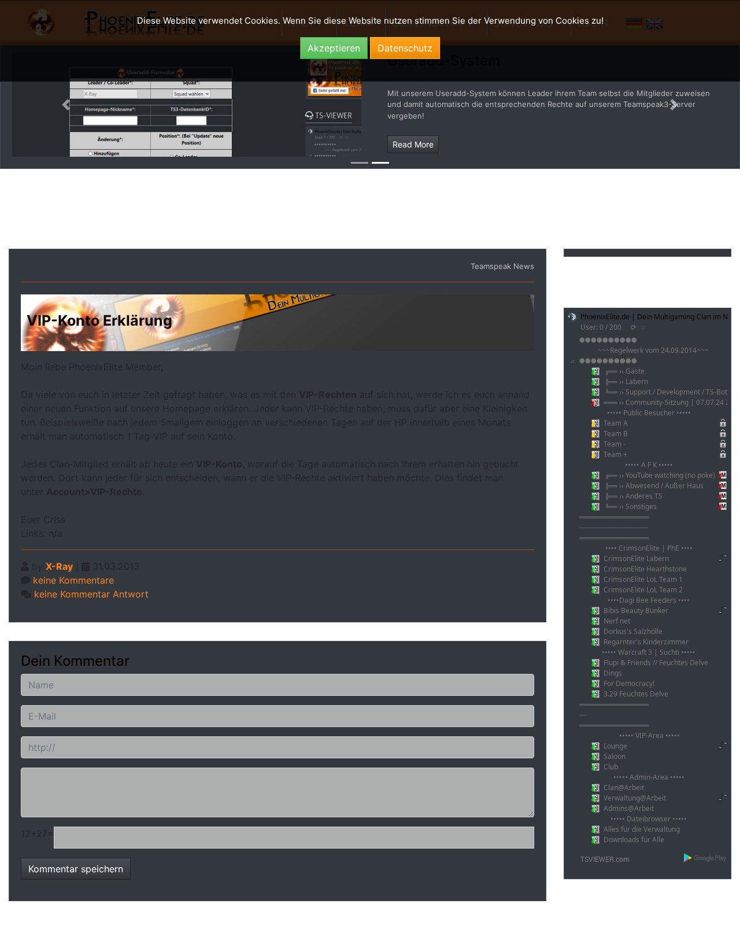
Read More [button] (413, 144)
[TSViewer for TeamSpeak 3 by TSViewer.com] (600, 858)
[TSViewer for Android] (705, 857)
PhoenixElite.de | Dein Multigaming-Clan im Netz (659, 317)
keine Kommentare (73, 580)
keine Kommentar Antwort (91, 594)
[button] (66, 105)
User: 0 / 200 (600, 327)
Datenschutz (405, 48)
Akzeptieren (334, 48)
